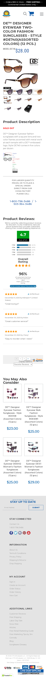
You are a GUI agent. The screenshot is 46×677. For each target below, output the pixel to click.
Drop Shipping (15, 563)
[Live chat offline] (31, 672)
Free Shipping (15, 617)
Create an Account (17, 585)
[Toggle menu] (41, 13)
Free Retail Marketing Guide (21, 631)
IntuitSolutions (34, 662)
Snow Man (14, 624)
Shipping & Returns (17, 560)
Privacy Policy (15, 557)
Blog (11, 641)
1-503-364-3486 (25, 202)
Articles (12, 627)
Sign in (12, 582)
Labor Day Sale (15, 621)
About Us (13, 550)
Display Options (25, 361)
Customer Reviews (17, 614)
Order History (15, 592)
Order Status (14, 589)
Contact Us (14, 524)
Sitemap (8, 658)
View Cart (13, 595)
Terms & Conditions (17, 553)
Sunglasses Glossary (18, 644)
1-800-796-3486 (20, 201)
